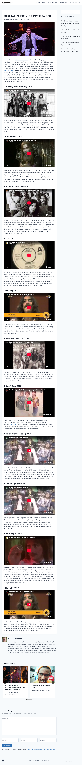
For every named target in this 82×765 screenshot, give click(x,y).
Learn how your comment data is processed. (41, 749)
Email (23, 740)
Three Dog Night (9, 70)
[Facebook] (3, 760)
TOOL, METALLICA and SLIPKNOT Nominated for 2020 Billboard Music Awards (15, 687)
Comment (5, 719)
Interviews (50, 2)
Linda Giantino (37, 690)
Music (43, 2)
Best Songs (63, 2)
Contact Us (38, 760)
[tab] (26, 699)
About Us (31, 760)
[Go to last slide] (5, 682)
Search (77, 12)
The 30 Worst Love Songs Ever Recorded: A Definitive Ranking (70, 23)
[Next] (53, 682)
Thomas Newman (9, 19)
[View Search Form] (79, 2)
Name (4, 740)
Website (42, 740)
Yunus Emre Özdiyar (12, 692)
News (38, 2)
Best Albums (73, 2)
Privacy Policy (45, 760)
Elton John (13, 424)
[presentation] (15, 674)
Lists (56, 2)
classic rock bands (21, 60)
